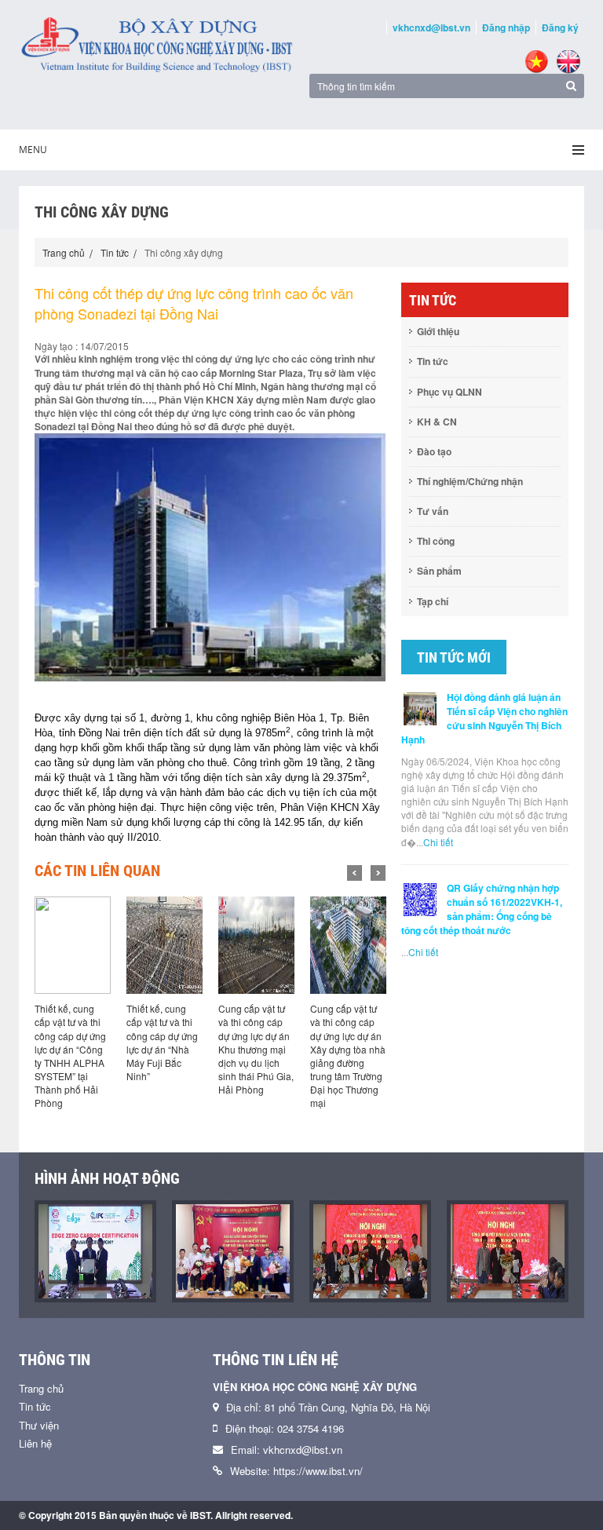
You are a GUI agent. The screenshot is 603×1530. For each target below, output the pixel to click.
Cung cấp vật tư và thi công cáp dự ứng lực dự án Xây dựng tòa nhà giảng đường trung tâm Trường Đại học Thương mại (348, 1055)
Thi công (436, 541)
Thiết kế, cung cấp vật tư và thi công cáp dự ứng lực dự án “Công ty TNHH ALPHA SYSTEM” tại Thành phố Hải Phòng (70, 1055)
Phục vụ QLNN (449, 392)
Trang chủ (63, 252)
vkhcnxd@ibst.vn (431, 27)
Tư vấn (432, 511)
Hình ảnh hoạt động (107, 1178)
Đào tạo (434, 451)
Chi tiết (438, 842)
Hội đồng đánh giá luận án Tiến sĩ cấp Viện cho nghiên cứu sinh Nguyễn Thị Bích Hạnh (484, 718)
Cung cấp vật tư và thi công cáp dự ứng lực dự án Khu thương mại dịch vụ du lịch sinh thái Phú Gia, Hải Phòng (256, 1049)
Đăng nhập (506, 27)
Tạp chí (432, 601)
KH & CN (437, 421)
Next (378, 873)
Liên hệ (35, 1443)
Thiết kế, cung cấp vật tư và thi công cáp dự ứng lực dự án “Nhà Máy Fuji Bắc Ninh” (162, 1042)
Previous (354, 873)
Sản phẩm (439, 571)
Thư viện (39, 1425)
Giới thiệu (438, 331)
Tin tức (114, 252)
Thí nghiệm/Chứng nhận (470, 481)
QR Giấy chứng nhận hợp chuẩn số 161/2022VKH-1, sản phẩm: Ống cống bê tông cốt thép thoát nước (481, 909)
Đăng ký (560, 27)
